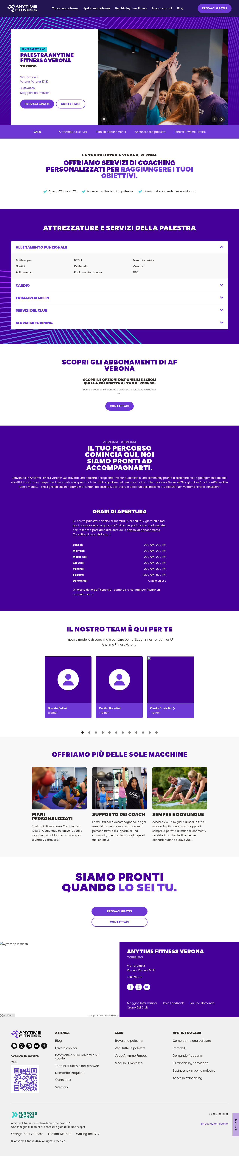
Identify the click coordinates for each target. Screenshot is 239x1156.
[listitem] (68, 687)
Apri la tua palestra (96, 8)
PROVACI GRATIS (214, 8)
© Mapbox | (93, 1015)
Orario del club (137, 1007)
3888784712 (27, 88)
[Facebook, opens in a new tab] (14, 1046)
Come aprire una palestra (192, 1040)
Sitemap (61, 1087)
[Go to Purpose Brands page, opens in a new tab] (24, 1115)
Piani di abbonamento (111, 131)
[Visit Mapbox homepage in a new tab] (7, 1015)
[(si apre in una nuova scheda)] (130, 987)
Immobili (179, 1048)
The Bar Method (60, 1134)
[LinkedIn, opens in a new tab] (29, 1046)
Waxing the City (87, 1134)
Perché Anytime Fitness (131, 8)
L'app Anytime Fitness (131, 1055)
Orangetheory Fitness (27, 1134)
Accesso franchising (187, 1078)
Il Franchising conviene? (190, 1063)
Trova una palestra (65, 8)
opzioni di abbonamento (143, 529)
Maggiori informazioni (35, 92)
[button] (215, 119)
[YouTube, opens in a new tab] (37, 1046)
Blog (180, 8)
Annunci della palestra (150, 131)
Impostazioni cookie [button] (214, 1123)
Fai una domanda (202, 1003)
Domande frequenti (69, 1073)
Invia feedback (173, 1003)
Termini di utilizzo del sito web (77, 1066)
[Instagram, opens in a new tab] (22, 1046)
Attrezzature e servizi (73, 131)
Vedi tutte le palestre (130, 1048)
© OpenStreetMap (109, 1015)
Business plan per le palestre (194, 1070)
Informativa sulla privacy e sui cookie (77, 1056)
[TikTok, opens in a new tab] (44, 1046)
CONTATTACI (70, 104)
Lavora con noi (162, 8)
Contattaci (63, 1079)
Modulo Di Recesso (128, 1063)
